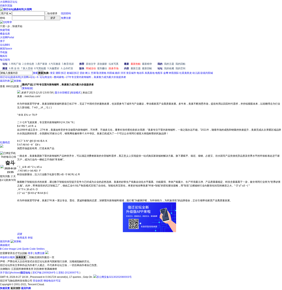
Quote (25, 248)
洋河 (123, 73)
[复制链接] (27, 88)
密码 (2, 18)
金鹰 (165, 73)
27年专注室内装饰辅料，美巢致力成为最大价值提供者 (96, 77)
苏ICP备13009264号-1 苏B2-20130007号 (55, 272)
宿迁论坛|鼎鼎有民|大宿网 (14, 77)
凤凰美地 (150, 73)
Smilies (40, 248)
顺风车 (3, 56)
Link (19, 248)
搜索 (35, 73)
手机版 (3, 52)
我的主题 (169, 63)
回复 (19, 234)
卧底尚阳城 (206, 73)
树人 (87, 73)
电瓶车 (159, 73)
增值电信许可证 (52, 280)
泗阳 (58, 73)
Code (33, 248)
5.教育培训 (68, 63)
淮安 (52, 73)
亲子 (2, 41)
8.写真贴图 (40, 68)
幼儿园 (196, 73)
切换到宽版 (6, 5)
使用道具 (22, 237)
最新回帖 (147, 68)
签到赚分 (102, 68)
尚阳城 (110, 73)
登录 (30, 253)
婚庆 (117, 73)
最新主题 (136, 68)
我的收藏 (169, 68)
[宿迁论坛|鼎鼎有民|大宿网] (16, 9)
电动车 (140, 73)
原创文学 (91, 63)
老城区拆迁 (73, 73)
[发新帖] (16, 80)
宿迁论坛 (12, 1)
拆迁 (63, 73)
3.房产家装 (41, 63)
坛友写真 (113, 63)
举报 (30, 237)
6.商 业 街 (14, 68)
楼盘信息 (5, 33)
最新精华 (147, 63)
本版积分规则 (7, 257)
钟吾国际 (174, 73)
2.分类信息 (28, 63)
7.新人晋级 (27, 68)
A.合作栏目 (67, 68)
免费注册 (66, 18)
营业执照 (38, 280)
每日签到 (5, 59)
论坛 (5, 44)
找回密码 (66, 13)
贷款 (82, 73)
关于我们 (5, 272)
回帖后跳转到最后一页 (42, 257)
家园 (6, 48)
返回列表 (5, 80)
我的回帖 (180, 63)
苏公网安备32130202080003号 (114, 277)
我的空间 (180, 68)
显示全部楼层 (62, 92)
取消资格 (101, 73)
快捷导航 (5, 30)
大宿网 (3, 1)
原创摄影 (102, 63)
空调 (93, 73)
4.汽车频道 (54, 63)
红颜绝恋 (5, 142)
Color (5, 248)
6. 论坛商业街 (44, 77)
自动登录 (52, 13)
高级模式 (5, 245)
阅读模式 (76, 92)
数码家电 (59, 77)
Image (12, 248)
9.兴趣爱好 (53, 68)
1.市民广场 (15, 63)
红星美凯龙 (185, 73)
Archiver (15, 272)
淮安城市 (131, 73)
